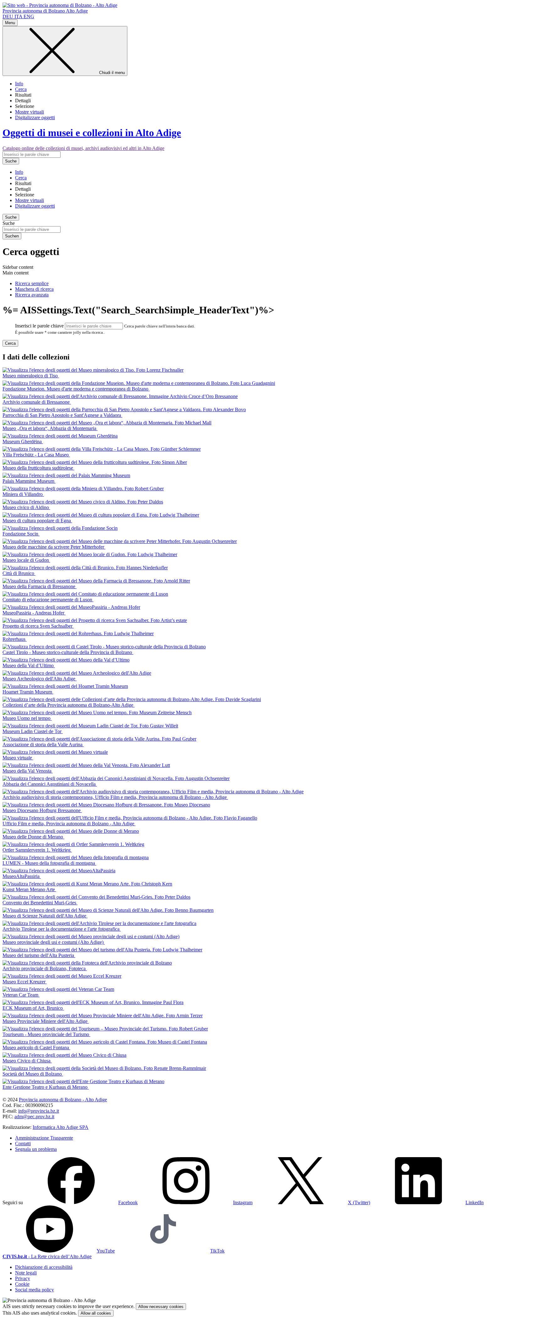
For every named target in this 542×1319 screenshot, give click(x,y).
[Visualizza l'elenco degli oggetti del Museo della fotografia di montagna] (76, 857)
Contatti (23, 1143)
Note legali (26, 1272)
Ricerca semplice (32, 283)
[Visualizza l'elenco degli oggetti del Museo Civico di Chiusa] (64, 1055)
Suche (9, 223)
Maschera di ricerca (34, 289)
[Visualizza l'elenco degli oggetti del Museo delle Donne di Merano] (71, 831)
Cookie (22, 1284)
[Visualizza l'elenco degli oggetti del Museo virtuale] (55, 752)
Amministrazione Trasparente (44, 1138)
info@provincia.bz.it (38, 1111)
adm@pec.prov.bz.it (34, 1116)
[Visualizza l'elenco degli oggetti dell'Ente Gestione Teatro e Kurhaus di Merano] (83, 1081)
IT (18, 16)
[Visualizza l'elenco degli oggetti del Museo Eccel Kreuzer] (62, 976)
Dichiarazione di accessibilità (43, 1267)
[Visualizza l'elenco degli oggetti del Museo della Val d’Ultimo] (66, 659)
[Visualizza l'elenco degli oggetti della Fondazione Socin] (60, 528)
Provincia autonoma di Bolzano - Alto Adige (63, 1099)
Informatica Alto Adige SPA (60, 1127)
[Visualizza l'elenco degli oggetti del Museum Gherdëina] (60, 436)
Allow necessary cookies (160, 1306)
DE (8, 16)
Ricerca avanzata (32, 294)
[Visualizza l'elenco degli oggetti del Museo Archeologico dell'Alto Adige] (77, 673)
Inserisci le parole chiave (39, 325)
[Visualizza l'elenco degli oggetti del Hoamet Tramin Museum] (65, 686)
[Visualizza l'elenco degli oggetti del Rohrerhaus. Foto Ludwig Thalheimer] (78, 633)
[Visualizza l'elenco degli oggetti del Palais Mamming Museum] (66, 475)
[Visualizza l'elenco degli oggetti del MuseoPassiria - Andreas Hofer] (71, 607)
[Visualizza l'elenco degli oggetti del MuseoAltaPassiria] (59, 870)
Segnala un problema (36, 1149)
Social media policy (34, 1289)
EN (29, 16)
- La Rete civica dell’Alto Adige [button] (47, 1256)
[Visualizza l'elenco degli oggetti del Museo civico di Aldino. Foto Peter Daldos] (83, 501)
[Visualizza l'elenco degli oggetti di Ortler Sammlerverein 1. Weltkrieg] (73, 844)
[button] (81, 1202)
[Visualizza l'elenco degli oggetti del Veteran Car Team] (58, 989)
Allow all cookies (96, 1313)
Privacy (22, 1278)
